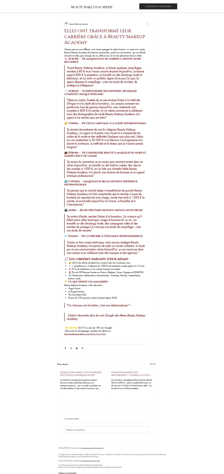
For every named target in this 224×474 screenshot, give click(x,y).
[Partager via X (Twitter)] (71, 348)
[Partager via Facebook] (65, 348)
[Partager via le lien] (82, 348)
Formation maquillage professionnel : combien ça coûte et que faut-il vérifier (130, 374)
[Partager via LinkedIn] (77, 348)
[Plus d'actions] (146, 24)
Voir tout (152, 364)
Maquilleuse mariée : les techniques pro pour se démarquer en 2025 (80, 374)
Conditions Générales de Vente (90, 461)
